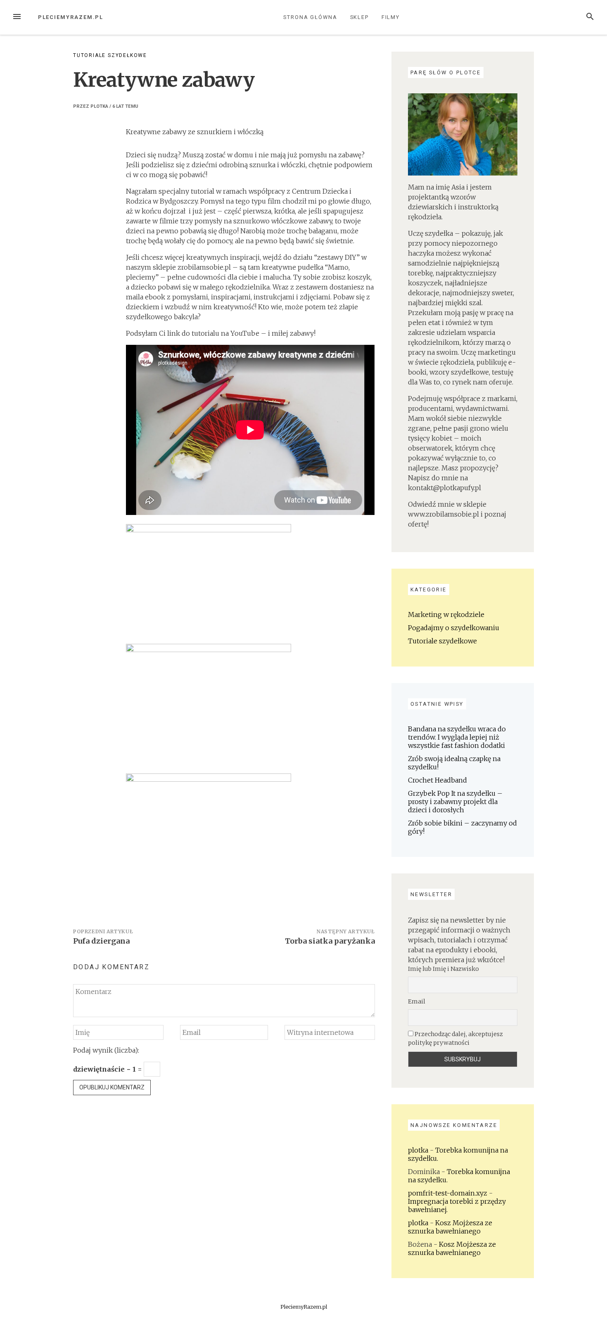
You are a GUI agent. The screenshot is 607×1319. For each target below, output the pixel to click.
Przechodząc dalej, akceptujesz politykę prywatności (455, 1038)
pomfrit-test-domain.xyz (447, 1193)
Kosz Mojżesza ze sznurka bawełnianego (450, 1227)
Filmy (391, 17)
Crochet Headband (437, 780)
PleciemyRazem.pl (71, 17)
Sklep (359, 17)
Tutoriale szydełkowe (110, 55)
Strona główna (310, 17)
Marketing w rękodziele (446, 614)
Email (416, 1001)
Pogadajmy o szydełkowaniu (453, 628)
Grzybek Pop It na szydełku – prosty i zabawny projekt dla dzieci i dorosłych (455, 801)
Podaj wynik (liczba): (106, 1050)
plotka (99, 106)
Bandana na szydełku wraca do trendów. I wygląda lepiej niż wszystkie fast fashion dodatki (457, 737)
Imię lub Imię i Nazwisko (443, 969)
